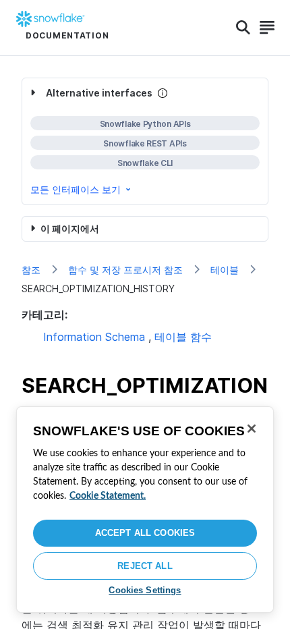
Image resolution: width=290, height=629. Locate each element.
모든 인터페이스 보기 (75, 189)
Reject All (144, 566)
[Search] (243, 27)
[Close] (251, 428)
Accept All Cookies (145, 533)
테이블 (224, 269)
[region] (145, 509)
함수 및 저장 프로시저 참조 (125, 269)
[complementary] (145, 141)
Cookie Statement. (107, 496)
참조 (31, 269)
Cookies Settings (145, 590)
